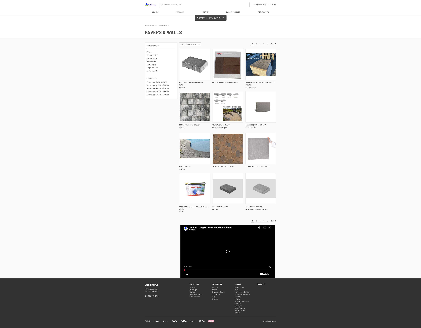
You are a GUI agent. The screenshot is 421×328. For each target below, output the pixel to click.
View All (237, 313)
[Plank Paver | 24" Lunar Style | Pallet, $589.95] (261, 64)
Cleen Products (240, 308)
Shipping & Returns (218, 292)
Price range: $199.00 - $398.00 (158, 85)
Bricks (149, 52)
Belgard (237, 299)
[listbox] (193, 44)
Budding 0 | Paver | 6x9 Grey (255, 125)
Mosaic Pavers (185, 167)
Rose (236, 290)
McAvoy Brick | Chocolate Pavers (225, 83)
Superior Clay (239, 287)
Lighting (205, 12)
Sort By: (183, 44)
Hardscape (180, 12)
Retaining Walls (152, 71)
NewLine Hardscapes (242, 301)
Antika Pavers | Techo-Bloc (223, 167)
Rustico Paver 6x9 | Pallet (189, 125)
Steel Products (263, 12)
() (275, 4)
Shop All (155, 12)
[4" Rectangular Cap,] (228, 188)
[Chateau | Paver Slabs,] (228, 107)
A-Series (238, 303)
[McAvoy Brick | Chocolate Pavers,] (228, 64)
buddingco (238, 306)
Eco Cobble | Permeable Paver (191, 83)
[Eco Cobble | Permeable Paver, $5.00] (195, 64)
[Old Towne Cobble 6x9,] (261, 188)
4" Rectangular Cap (220, 207)
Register (265, 4)
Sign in (258, 4)
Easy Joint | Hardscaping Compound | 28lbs (193, 208)
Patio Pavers (151, 61)
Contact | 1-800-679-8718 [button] (210, 17)
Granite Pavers (152, 55)
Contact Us (216, 294)
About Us (215, 287)
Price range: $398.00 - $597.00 (158, 88)
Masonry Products (233, 12)
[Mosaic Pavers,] (195, 148)
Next (273, 44)
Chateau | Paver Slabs (221, 125)
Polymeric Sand (152, 68)
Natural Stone (152, 58)
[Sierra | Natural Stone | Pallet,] (261, 148)
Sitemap (215, 299)
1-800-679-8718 (152, 296)
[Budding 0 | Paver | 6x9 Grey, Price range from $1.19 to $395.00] (261, 107)
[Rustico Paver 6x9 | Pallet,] (195, 107)
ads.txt (214, 290)
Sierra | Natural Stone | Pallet (257, 167)
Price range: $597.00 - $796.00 (158, 92)
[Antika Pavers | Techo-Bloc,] (228, 148)
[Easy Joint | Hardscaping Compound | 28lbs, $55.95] (195, 188)
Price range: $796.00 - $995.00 (158, 95)
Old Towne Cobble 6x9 (254, 207)
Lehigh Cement (240, 310)
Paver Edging (151, 65)
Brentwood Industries (242, 292)
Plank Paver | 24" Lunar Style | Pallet (259, 83)
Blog (213, 297)
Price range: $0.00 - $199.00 (157, 82)
